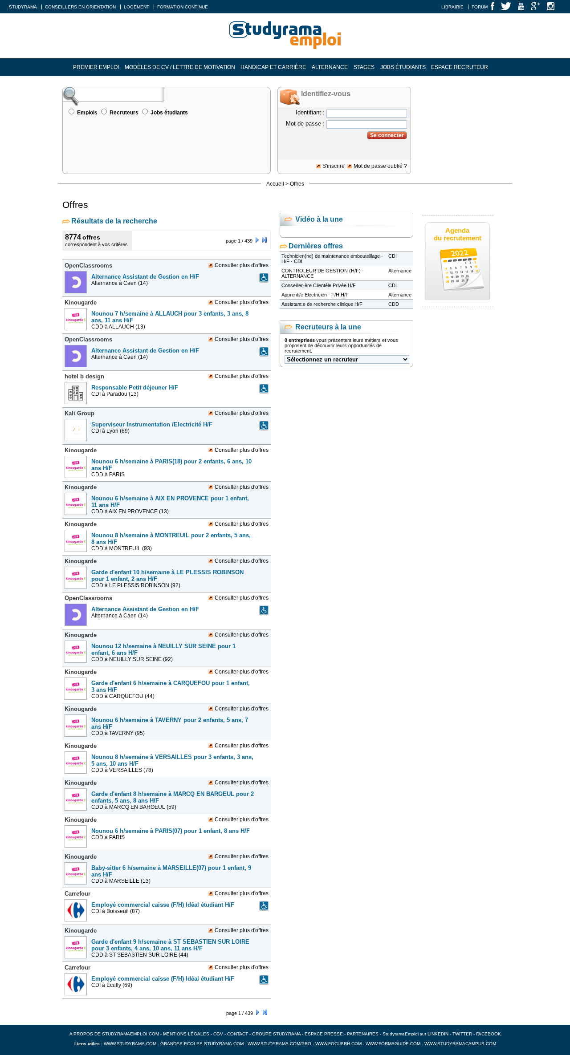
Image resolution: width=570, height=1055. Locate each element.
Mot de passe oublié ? (380, 166)
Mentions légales (186, 1033)
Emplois (87, 113)
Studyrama (23, 6)
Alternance (330, 67)
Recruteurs (124, 113)
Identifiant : (310, 112)
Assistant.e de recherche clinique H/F (321, 304)
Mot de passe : (305, 123)
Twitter (462, 1033)
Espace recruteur (459, 67)
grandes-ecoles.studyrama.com (202, 1043)
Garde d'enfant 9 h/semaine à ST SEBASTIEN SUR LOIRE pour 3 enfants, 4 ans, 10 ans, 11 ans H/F (170, 945)
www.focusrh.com (338, 1043)
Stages (364, 67)
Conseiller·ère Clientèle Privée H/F (318, 285)
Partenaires (363, 1033)
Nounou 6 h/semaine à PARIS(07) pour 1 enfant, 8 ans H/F (170, 831)
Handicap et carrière (273, 67)
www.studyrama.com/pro (279, 1043)
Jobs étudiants (403, 67)
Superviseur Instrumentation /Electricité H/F (151, 424)
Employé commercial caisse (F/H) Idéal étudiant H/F (162, 904)
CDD (393, 304)
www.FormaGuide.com (393, 1043)
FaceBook (488, 1033)
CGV (218, 1033)
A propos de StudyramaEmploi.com (114, 1033)
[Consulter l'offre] (76, 296)
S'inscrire (333, 166)
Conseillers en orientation (80, 6)
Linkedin (438, 1033)
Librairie (452, 6)
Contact (237, 1033)
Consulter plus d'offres (242, 265)
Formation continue (182, 6)
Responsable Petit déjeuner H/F (134, 387)
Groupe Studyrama (276, 1033)
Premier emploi (96, 67)
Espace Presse (324, 1033)
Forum (480, 6)
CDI (392, 256)
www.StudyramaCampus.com (460, 1043)
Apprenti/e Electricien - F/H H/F (315, 294)
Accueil (275, 184)
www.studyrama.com (130, 1043)
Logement (136, 6)
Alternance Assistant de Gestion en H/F (145, 276)
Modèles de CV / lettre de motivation (180, 67)
